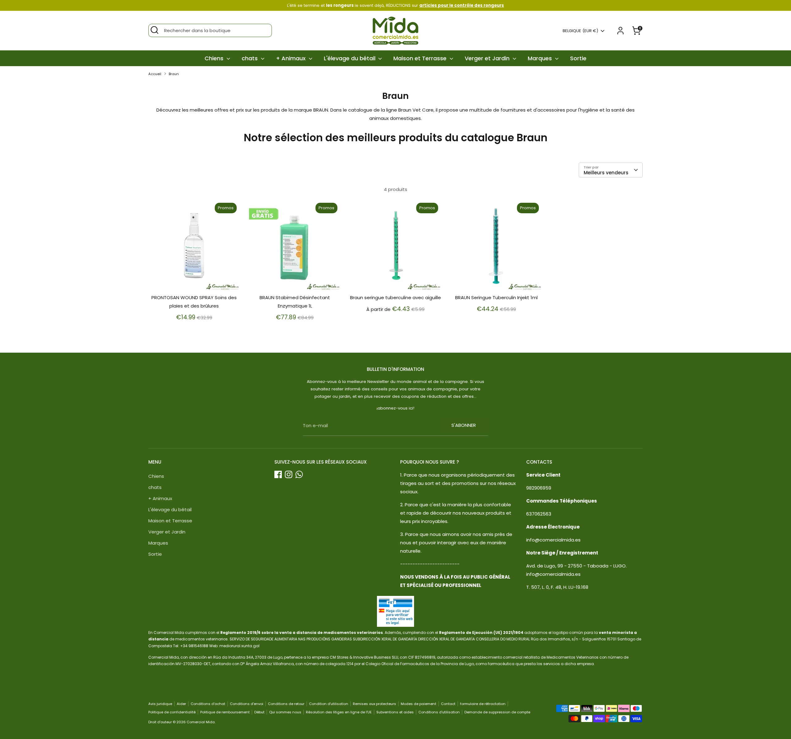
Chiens (215, 58)
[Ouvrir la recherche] (154, 30)
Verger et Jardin (488, 58)
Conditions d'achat (208, 703)
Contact (448, 703)
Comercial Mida (201, 722)
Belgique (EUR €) (580, 31)
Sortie (578, 58)
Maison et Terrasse (420, 58)
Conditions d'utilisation (439, 712)
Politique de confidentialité (172, 712)
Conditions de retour (286, 703)
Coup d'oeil (194, 281)
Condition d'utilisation (328, 703)
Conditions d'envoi (246, 703)
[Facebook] (278, 474)
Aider (181, 703)
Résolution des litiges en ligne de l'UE (339, 712)
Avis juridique (160, 703)
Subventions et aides (395, 712)
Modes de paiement (418, 703)
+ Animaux (291, 58)
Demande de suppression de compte (497, 712)
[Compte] (620, 30)
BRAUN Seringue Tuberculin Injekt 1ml (496, 297)
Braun (174, 73)
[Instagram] (288, 474)
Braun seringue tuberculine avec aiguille (395, 297)
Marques (540, 58)
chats (250, 58)
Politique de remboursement (225, 712)
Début (259, 712)
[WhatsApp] (299, 474)
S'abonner (463, 425)
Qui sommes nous (285, 712)
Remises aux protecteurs (374, 703)
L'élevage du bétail (350, 58)
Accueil (154, 73)
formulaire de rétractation (482, 703)
